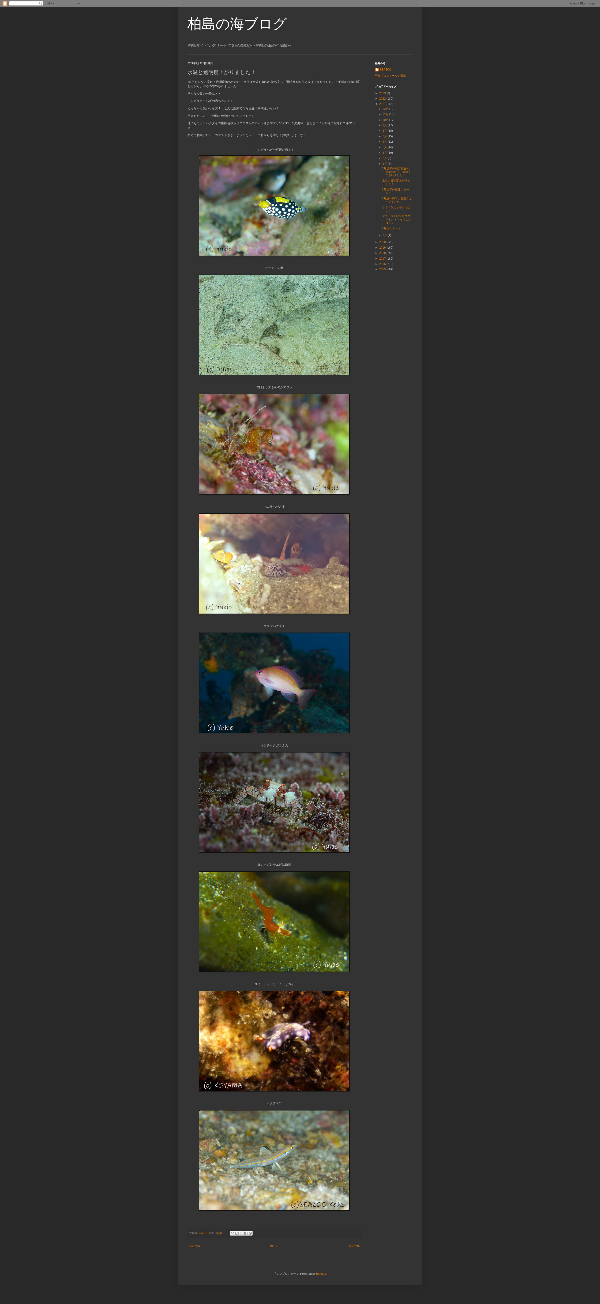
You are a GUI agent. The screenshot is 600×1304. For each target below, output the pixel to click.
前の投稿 (354, 1246)
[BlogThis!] (237, 1233)
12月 (385, 109)
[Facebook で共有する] (246, 1233)
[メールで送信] (232, 1233)
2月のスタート (391, 228)
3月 (385, 158)
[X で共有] (241, 1233)
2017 (382, 258)
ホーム (274, 1246)
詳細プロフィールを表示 (390, 75)
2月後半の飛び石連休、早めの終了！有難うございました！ (397, 172)
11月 (385, 114)
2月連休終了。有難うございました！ (397, 200)
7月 (385, 136)
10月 (385, 120)
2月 (385, 163)
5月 (385, 147)
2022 (382, 98)
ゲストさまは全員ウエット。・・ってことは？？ (396, 219)
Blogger (321, 1273)
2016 (382, 264)
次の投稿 (194, 1246)
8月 (385, 130)
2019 (382, 247)
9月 (385, 125)
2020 (382, 242)
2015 (382, 269)
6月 (385, 141)
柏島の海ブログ (237, 24)
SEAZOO (385, 69)
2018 (382, 253)
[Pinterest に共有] (250, 1233)
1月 (385, 235)
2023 (382, 93)
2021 (382, 104)
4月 (385, 152)
